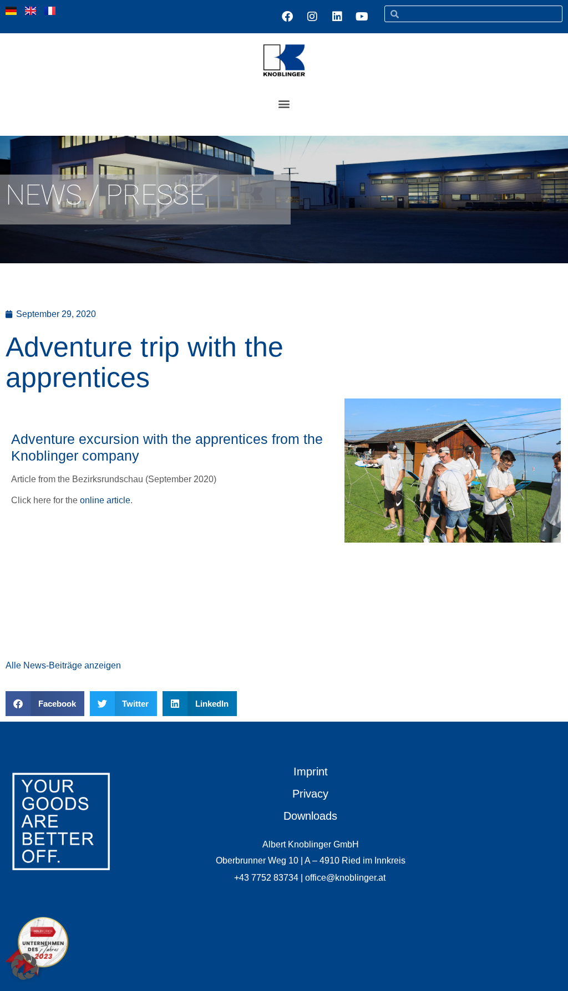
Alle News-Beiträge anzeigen (63, 665)
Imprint (310, 771)
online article (105, 500)
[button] (284, 103)
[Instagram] (312, 17)
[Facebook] (287, 17)
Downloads (310, 816)
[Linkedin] (337, 17)
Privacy (310, 794)
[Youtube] (362, 17)
